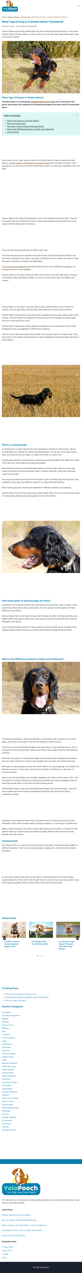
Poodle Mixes (7, 1105)
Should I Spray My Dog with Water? (16, 1215)
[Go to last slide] (4, 938)
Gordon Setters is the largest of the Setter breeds (29, 163)
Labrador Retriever (9, 1092)
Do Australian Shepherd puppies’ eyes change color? (27, 997)
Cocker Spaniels (8, 1038)
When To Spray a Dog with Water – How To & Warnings (24, 1225)
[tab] (37, 955)
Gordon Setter (20, 26)
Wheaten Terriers (9, 1130)
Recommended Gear (10, 1108)
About (4, 1258)
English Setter (7, 1057)
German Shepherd (9, 1063)
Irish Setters (7, 1085)
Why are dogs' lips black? (15, 1000)
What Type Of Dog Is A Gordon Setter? (23, 121)
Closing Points (13, 132)
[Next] (77, 938)
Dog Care (6, 1050)
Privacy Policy (7, 1247)
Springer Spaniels (9, 1117)
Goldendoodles (8, 1070)
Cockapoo (6, 1035)
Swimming (6, 1124)
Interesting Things (9, 1082)
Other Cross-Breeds (10, 1098)
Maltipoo (5, 1095)
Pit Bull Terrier (7, 1101)
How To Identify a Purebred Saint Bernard (19, 1220)
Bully (4, 1031)
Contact (5, 1254)
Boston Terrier (8, 1025)
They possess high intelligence (14, 267)
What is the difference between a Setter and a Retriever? (30, 129)
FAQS (4, 1060)
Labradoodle (7, 1089)
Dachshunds (7, 1044)
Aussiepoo (6, 1012)
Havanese (6, 1079)
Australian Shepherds (11, 1015)
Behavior (5, 1022)
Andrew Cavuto (9, 26)
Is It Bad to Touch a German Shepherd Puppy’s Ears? (11, 944)
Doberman (6, 1047)
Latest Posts (7, 1250)
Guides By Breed (31, 26)
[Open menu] (78, 6)
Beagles (5, 1019)
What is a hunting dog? (16, 123)
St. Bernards (7, 1120)
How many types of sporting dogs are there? (25, 126)
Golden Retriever (9, 1066)
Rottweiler (6, 1111)
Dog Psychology (8, 1054)
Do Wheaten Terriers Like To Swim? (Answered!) (22, 1230)
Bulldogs (5, 1028)
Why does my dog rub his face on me (20, 994)
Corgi (4, 1041)
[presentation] (14, 930)
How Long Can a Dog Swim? (13, 1235)
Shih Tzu (5, 1114)
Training (5, 1127)
